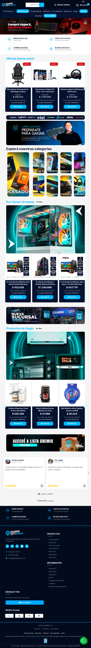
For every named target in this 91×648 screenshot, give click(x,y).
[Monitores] (38, 185)
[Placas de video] (38, 162)
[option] (45, 26)
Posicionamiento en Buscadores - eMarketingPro (61, 646)
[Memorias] (66, 162)
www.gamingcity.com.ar (77, 636)
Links (63, 633)
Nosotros (38, 633)
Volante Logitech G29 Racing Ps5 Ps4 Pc (71, 90)
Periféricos (52, 557)
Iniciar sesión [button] (63, 5)
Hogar (75, 11)
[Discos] (52, 185)
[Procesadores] (18, 174)
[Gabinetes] (52, 162)
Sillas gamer (53, 554)
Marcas (46, 633)
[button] (83, 1)
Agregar (19, 107)
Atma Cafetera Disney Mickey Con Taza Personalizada (45, 409)
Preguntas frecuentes (56, 580)
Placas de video (54, 545)
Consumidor (55, 629)
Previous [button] (4, 26)
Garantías (52, 574)
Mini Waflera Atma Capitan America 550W (72, 409)
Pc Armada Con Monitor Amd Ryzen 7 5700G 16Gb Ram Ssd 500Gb (72, 283)
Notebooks (68, 11)
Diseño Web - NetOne (18, 646)
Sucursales (52, 571)
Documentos (55, 633)
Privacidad (45, 629)
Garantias (38, 16)
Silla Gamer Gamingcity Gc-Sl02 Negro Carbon (18, 90)
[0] (82, 5)
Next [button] (86, 26)
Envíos (51, 577)
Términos (37, 629)
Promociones (29, 633)
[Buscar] (41, 5)
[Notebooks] (79, 162)
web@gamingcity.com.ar (61, 636)
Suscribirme (25, 602)
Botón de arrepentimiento (57, 586)
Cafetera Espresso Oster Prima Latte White (18, 409)
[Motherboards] (66, 185)
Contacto (52, 583)
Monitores (46, 11)
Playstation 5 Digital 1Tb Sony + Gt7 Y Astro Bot (45, 90)
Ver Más (39, 202)
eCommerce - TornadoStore (35, 646)
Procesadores (57, 11)
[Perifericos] (79, 185)
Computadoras (36, 11)
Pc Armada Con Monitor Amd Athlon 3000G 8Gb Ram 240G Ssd (18, 283)
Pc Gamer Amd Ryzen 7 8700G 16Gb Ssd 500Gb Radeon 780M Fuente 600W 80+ (45, 283)
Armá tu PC (53, 568)
